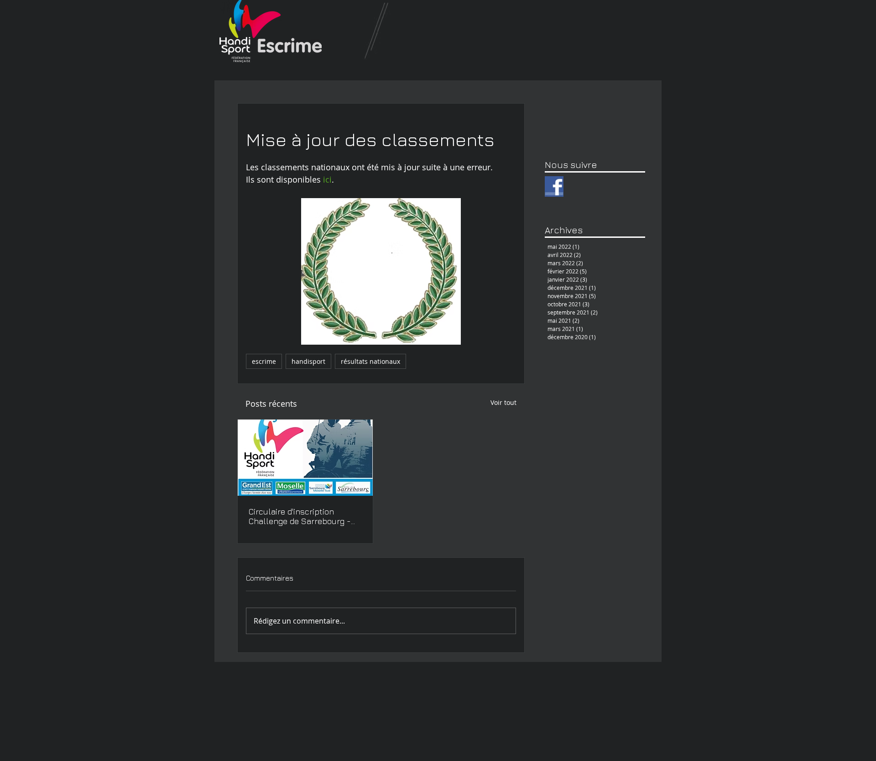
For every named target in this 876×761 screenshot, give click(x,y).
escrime (264, 361)
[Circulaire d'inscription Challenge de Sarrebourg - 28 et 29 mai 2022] (305, 458)
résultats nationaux (370, 361)
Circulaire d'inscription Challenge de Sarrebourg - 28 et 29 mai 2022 (300, 516)
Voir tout (503, 402)
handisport (308, 361)
